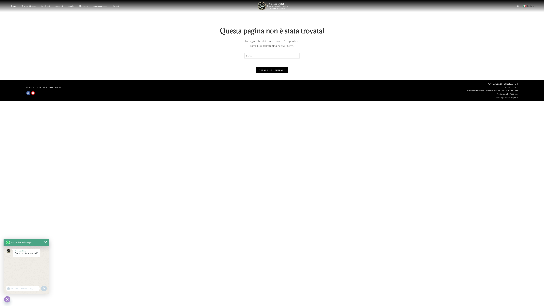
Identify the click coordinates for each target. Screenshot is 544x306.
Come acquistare (100, 6)
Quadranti (45, 6)
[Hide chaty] (7, 299)
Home (13, 6)
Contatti (115, 6)
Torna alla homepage (272, 70)
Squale (71, 6)
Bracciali (59, 6)
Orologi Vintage (28, 6)
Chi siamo (83, 6)
